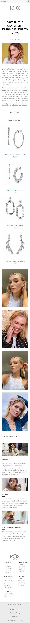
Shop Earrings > (15, 112)
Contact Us (22, 582)
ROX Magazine (22, 562)
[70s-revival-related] (15, 484)
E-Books (8, 591)
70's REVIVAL (5, 494)
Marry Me (8, 587)
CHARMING (5, 459)
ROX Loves (22, 570)
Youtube (8, 570)
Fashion (22, 564)
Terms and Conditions (15, 620)
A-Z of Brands (8, 580)
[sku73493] (15, 209)
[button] (29, 1)
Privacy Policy (15, 609)
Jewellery (22, 566)
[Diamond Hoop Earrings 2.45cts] (15, 138)
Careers (22, 585)
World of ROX (8, 576)
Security (15, 617)
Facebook (8, 568)
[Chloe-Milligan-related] (15, 517)
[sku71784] (15, 244)
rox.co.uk (8, 572)
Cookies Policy (15, 613)
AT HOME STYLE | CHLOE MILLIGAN (11, 527)
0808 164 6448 (22, 580)
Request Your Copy (8, 595)
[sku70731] (15, 173)
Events (22, 571)
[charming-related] (15, 449)
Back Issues (8, 597)
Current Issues (8, 593)
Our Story (8, 578)
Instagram (8, 566)
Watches (21, 568)
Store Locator (22, 584)
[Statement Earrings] (15, 53)
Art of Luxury (8, 585)
